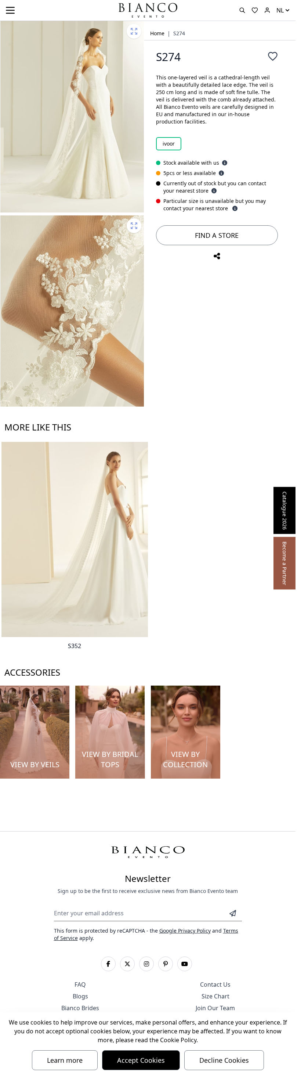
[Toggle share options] (217, 256)
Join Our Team (215, 1008)
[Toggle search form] (242, 10)
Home (157, 33)
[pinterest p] (165, 964)
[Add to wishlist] (273, 56)
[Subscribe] (233, 913)
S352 (74, 646)
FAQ (80, 984)
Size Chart (215, 996)
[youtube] (184, 964)
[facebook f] (108, 964)
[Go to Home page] (147, 9)
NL (280, 10)
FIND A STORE (217, 235)
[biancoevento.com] (267, 10)
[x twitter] (127, 964)
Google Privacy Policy (185, 930)
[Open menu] (10, 10)
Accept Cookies (141, 1060)
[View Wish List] (254, 10)
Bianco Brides (80, 1008)
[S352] (74, 539)
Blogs (80, 996)
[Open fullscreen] (134, 31)
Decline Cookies (224, 1060)
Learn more (65, 1060)
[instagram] (146, 964)
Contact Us (215, 984)
